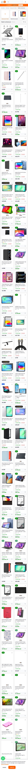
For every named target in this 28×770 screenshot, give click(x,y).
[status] (14, 5)
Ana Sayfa (3, 7)
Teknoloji (7, 7)
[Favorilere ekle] (12, 26)
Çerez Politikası (5, 764)
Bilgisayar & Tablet (13, 7)
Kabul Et (12, 767)
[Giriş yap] (25, 1)
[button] (3, 758)
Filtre (25, 21)
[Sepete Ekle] (12, 45)
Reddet (4, 767)
